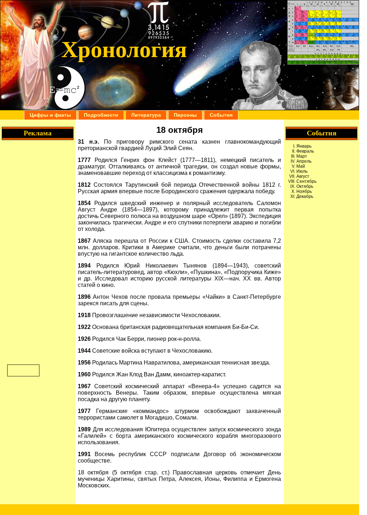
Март (301, 156)
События (221, 115)
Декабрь (304, 196)
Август (302, 176)
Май (300, 166)
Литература (146, 115)
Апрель (303, 161)
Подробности (101, 115)
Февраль (305, 151)
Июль (302, 171)
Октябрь (304, 186)
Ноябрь (304, 191)
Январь (303, 146)
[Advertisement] (321, 235)
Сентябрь (306, 181)
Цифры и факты (50, 115)
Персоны (185, 115)
